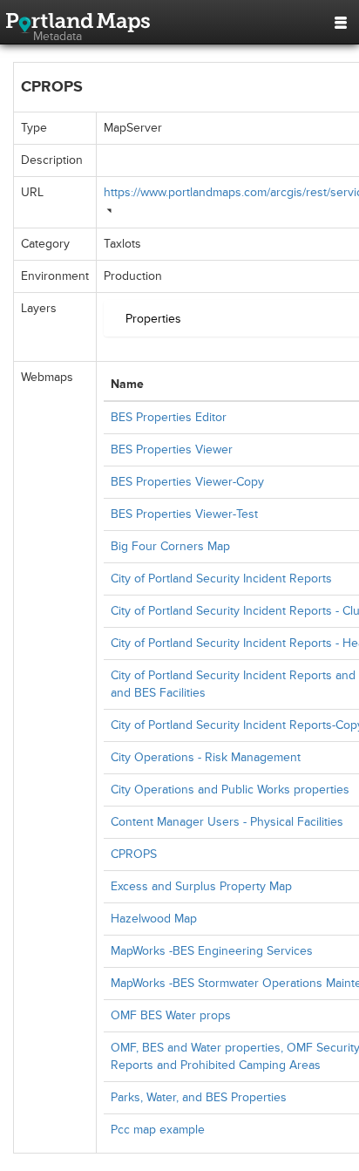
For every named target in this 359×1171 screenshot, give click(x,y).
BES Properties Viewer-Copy (187, 481)
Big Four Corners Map (170, 546)
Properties (153, 318)
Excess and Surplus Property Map (201, 886)
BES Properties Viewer (172, 449)
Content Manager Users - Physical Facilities (227, 821)
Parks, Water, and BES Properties (199, 1097)
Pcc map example (158, 1129)
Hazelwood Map (154, 918)
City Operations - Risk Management (206, 757)
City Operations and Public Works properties (230, 789)
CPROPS (134, 854)
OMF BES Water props (171, 1015)
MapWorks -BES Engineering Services (212, 950)
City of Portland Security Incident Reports (221, 578)
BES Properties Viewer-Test (184, 514)
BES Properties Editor (169, 417)
